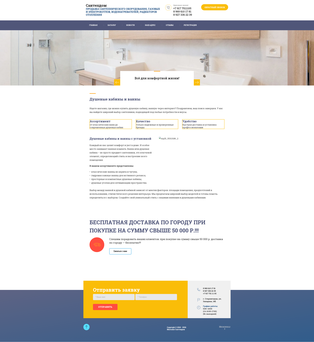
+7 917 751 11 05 (209, 293)
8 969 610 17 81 (182, 11)
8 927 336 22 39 (182, 14)
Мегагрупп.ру (224, 327)
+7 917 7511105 (182, 8)
